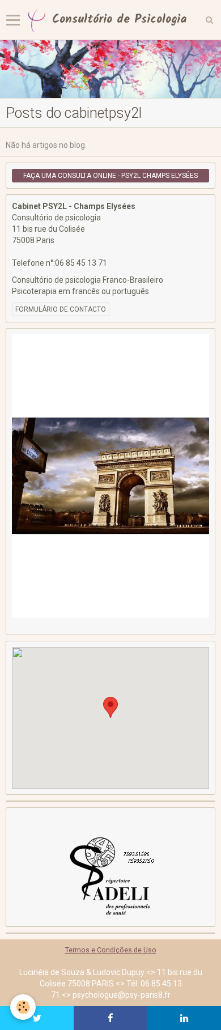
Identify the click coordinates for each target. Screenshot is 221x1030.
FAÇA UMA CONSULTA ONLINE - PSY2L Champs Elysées (110, 176)
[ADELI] (110, 874)
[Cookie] (23, 1007)
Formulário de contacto (60, 309)
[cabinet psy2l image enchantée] (110, 69)
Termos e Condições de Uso (110, 950)
